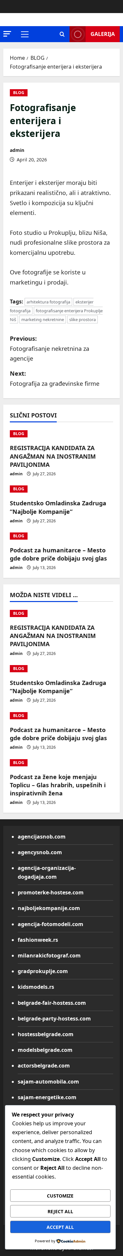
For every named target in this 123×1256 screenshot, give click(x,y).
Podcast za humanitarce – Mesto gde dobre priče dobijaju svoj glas (58, 554)
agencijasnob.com (42, 836)
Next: (54, 378)
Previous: (49, 348)
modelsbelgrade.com (45, 1049)
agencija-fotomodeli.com (50, 924)
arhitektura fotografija (48, 302)
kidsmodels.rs (36, 986)
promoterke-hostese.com (51, 892)
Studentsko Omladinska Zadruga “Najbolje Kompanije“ (58, 507)
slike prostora (82, 319)
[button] (7, 34)
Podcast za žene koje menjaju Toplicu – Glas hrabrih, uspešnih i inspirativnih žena (58, 785)
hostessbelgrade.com (45, 1034)
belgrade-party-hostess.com (54, 1018)
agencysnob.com (40, 852)
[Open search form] (62, 34)
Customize (60, 1196)
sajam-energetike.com (47, 1097)
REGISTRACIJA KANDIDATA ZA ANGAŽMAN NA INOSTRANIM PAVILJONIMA (53, 456)
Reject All (60, 1211)
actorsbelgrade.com (44, 1065)
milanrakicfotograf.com (49, 955)
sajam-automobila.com (48, 1081)
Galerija (103, 34)
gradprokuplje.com (43, 971)
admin (17, 150)
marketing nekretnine (42, 319)
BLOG (18, 92)
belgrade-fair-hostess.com (52, 1002)
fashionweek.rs (38, 939)
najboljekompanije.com (49, 908)
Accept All (60, 1227)
